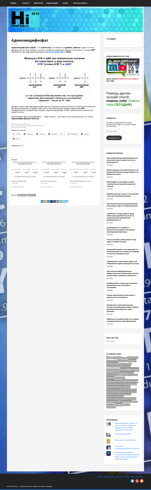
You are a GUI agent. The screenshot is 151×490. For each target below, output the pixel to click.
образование (130, 381)
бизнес (132, 360)
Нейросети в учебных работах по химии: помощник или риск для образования (123, 320)
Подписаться (114, 138)
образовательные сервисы (117, 384)
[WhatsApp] (60, 201)
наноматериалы (132, 375)
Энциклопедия (52, 3)
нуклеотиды (31, 195)
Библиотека (38, 3)
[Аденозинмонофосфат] (54, 169)
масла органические (113, 375)
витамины (122, 364)
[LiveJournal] (54, 201)
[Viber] (57, 201)
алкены (124, 358)
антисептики (132, 358)
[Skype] (63, 201)
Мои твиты (110, 341)
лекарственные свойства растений (123, 373)
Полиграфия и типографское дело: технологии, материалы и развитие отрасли (121, 184)
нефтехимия (120, 378)
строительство (129, 398)
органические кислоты (113, 389)
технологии (113, 401)
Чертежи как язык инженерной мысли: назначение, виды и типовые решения (122, 205)
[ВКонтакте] (42, 201)
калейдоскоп (129, 369)
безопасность (122, 361)
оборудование (114, 381)
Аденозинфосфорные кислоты (80, 181)
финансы (135, 402)
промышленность (125, 394)
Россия (118, 358)
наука (110, 377)
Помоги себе (122, 102)
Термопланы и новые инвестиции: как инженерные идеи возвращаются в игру (123, 262)
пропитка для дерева (115, 396)
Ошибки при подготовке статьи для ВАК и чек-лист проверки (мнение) (123, 195)
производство (113, 394)
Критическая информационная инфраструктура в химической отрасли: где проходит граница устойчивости (123, 273)
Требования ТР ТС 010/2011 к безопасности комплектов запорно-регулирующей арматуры (121, 230)
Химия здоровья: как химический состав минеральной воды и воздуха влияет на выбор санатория (123, 172)
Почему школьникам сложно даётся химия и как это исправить (121, 296)
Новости (25, 3)
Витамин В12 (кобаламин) (125, 440)
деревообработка (114, 366)
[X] (51, 201)
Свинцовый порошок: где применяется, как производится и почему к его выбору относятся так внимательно (123, 251)
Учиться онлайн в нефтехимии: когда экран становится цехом (121, 241)
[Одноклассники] (45, 201)
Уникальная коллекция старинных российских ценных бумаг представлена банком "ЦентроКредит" (127, 455)
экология (127, 405)
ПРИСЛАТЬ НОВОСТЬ (80, 3)
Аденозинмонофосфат (48, 181)
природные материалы (127, 392)
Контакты (139, 476)
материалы (123, 375)
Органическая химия (123, 434)
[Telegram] (67, 201)
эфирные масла (111, 407)
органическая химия (118, 386)
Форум (65, 3)
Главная (13, 3)
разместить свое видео (128, 79)
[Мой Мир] (48, 201)
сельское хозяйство (114, 399)
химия (118, 404)
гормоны (128, 364)
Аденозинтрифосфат (19, 181)
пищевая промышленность (129, 389)
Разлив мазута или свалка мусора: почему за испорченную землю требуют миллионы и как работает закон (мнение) (123, 308)
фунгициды (110, 405)
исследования (113, 370)
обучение (133, 384)
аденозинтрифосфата (55, 52)
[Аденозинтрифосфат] (24, 169)
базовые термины (111, 361)
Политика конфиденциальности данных (127, 447)
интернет (126, 366)
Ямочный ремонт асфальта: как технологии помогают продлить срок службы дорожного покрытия (126, 426)
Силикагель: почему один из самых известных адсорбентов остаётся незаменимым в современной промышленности (120, 217)
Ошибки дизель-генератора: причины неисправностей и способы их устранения (122, 285)
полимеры (112, 391)
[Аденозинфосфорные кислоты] (83, 169)
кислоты (109, 373)
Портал (132, 476)
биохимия (23, 195)
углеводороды (125, 401)
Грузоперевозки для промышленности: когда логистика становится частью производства (122, 160)
